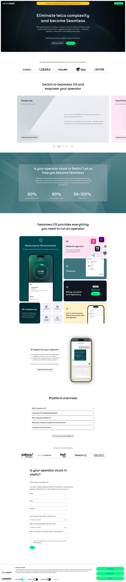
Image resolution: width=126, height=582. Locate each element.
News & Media (65, 3)
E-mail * (31, 493)
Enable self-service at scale (45, 369)
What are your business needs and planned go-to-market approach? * (47, 531)
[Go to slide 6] (66, 146)
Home (46, 3)
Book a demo (70, 43)
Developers (78, 3)
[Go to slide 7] (67, 146)
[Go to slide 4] (63, 146)
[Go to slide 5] (64, 146)
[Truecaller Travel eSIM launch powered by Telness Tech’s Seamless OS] (40, 3)
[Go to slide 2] (60, 146)
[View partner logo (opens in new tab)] (27, 69)
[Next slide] (72, 146)
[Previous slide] (53, 146)
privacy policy (38, 542)
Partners (72, 3)
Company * (32, 508)
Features (51, 3)
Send (32, 547)
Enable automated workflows (30, 137)
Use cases (57, 3)
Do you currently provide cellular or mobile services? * (43, 516)
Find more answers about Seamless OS (63, 436)
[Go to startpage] (9, 3)
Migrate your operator (58, 43)
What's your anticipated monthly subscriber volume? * (43, 523)
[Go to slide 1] (59, 146)
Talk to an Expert (118, 3)
